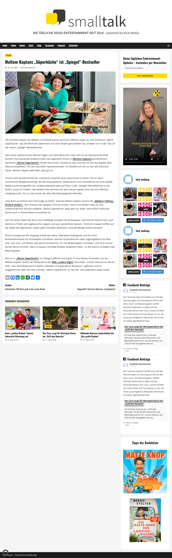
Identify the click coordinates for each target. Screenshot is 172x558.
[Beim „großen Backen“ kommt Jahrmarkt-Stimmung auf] (22, 318)
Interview (73, 45)
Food (39, 45)
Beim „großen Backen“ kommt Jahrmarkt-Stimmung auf (19, 335)
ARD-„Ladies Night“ (63, 262)
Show (13, 45)
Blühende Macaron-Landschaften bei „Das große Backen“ (97, 335)
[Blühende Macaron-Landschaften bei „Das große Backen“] (98, 318)
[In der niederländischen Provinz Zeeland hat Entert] (130, 209)
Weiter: (96, 287)
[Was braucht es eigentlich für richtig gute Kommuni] (145, 194)
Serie (31, 45)
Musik (22, 45)
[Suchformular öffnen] (168, 45)
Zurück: (25, 287)
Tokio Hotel (132, 314)
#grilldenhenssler (141, 321)
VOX (154, 300)
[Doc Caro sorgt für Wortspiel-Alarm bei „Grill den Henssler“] (60, 318)
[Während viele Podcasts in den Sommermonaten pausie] (160, 194)
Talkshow (49, 45)
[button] (5, 552)
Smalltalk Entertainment (140, 290)
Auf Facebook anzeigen (130, 349)
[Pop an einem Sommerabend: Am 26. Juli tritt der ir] (160, 209)
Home (5, 45)
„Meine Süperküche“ (28, 162)
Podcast (61, 45)
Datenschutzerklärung (25, 555)
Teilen (127, 351)
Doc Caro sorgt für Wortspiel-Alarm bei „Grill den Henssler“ (59, 335)
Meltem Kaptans (82, 158)
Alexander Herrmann (154, 317)
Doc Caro (144, 310)
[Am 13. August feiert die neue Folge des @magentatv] (130, 194)
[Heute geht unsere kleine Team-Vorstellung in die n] (145, 209)
